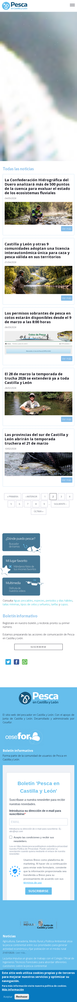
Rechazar (21, 996)
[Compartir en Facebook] (16, 662)
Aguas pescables (23, 600)
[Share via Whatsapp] (25, 662)
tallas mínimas (11, 604)
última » (38, 511)
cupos (64, 604)
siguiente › (60, 504)
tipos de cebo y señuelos (35, 604)
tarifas (54, 604)
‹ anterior (31, 496)
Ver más (66, 228)
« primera (12, 496)
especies (39, 600)
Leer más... (21, 952)
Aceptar (7, 996)
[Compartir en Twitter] (8, 662)
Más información (13, 989)
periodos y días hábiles (59, 600)
